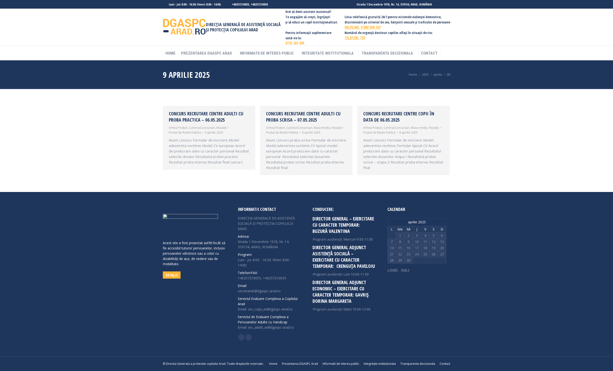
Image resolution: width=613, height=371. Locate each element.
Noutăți (221, 128)
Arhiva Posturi (178, 128)
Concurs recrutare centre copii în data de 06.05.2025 (398, 116)
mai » (405, 269)
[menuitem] (170, 53)
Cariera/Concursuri (202, 128)
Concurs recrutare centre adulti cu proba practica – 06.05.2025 (206, 116)
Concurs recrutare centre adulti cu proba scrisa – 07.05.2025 (303, 116)
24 (417, 254)
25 (425, 254)
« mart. (392, 269)
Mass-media (322, 128)
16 (408, 248)
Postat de (185, 132)
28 (392, 260)
